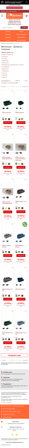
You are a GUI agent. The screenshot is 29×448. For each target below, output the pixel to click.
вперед (25, 86)
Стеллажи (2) (5, 71)
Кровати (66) (4, 60)
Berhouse (3, 43)
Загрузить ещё (14, 355)
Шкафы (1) (4, 77)
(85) (7, 52)
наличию (17, 80)
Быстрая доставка (9, 408)
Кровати (21, 31)
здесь (9, 397)
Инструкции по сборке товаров (13, 406)
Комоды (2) (4, 56)
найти (25, 27)
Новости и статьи (9, 414)
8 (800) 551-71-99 (14, 23)
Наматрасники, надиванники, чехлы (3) (12, 64)
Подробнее (7, 122)
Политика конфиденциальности (14, 442)
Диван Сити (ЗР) (6, 112)
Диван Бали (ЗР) (19, 112)
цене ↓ (26, 80)
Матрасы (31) (4, 62)
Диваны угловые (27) (7, 54)
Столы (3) (3, 73)
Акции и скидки (21, 40)
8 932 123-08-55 (14, 20)
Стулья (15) (4, 75)
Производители (10, 43)
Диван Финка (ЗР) (20, 289)
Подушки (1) (4, 69)
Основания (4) (5, 67)
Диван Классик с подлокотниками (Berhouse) (20, 159)
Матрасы (8, 31)
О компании (7, 417)
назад (3, 86)
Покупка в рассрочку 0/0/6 (11, 411)
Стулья (8, 40)
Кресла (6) (4, 58)
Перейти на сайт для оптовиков (14, 7)
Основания (8, 34)
